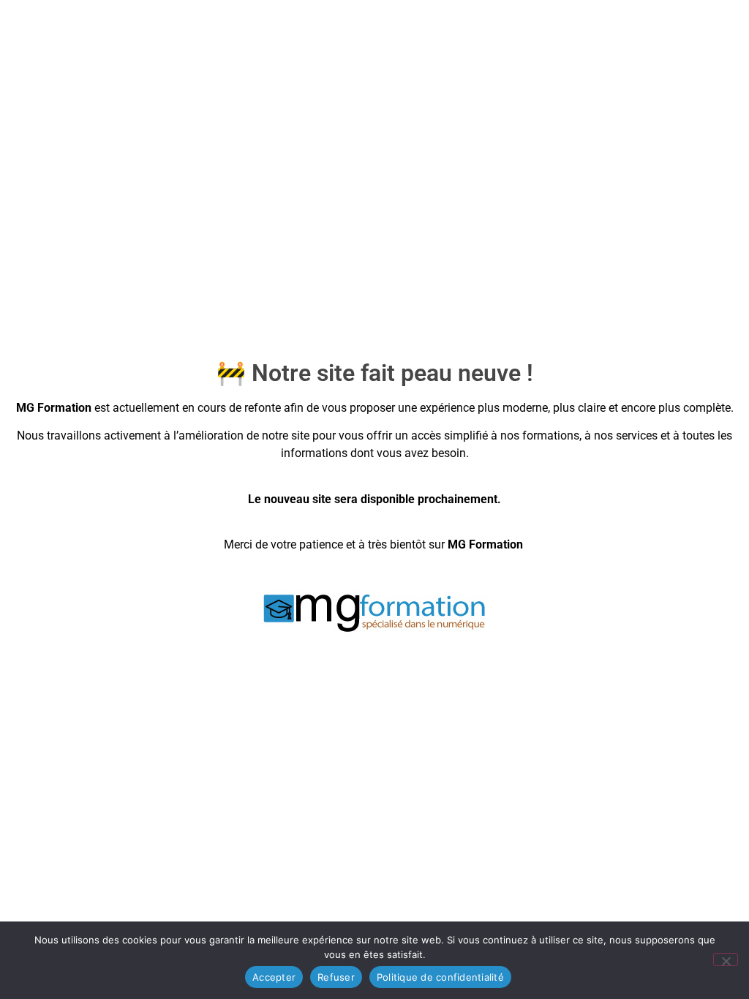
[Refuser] (725, 959)
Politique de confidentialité (440, 977)
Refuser (336, 977)
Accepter (274, 977)
